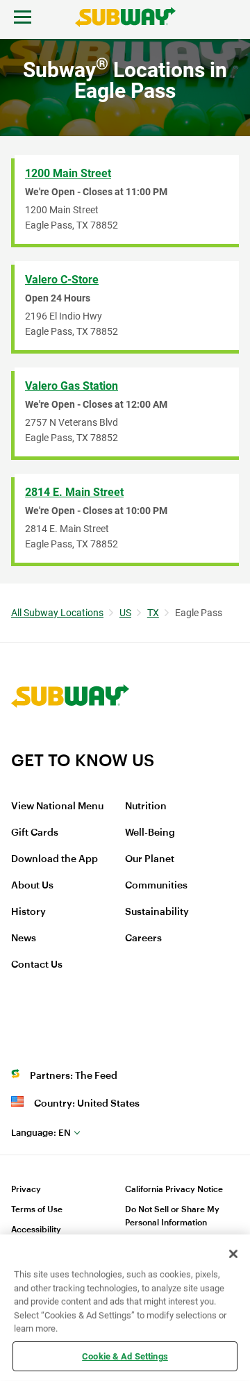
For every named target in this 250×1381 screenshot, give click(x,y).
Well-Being (150, 833)
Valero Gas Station (71, 385)
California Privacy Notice (174, 1189)
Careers (143, 938)
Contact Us (36, 965)
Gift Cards (34, 833)
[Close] (233, 1254)
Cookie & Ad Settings (125, 1355)
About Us (32, 886)
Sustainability (157, 912)
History (28, 912)
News (23, 938)
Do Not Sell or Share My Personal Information (172, 1216)
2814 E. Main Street (74, 492)
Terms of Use (36, 1209)
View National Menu (57, 806)
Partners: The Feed (73, 1076)
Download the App (54, 859)
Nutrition (146, 806)
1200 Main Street (68, 173)
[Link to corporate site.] (70, 741)
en (41, 1132)
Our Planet (149, 859)
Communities (156, 886)
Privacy (26, 1189)
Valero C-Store (62, 279)
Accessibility (36, 1229)
